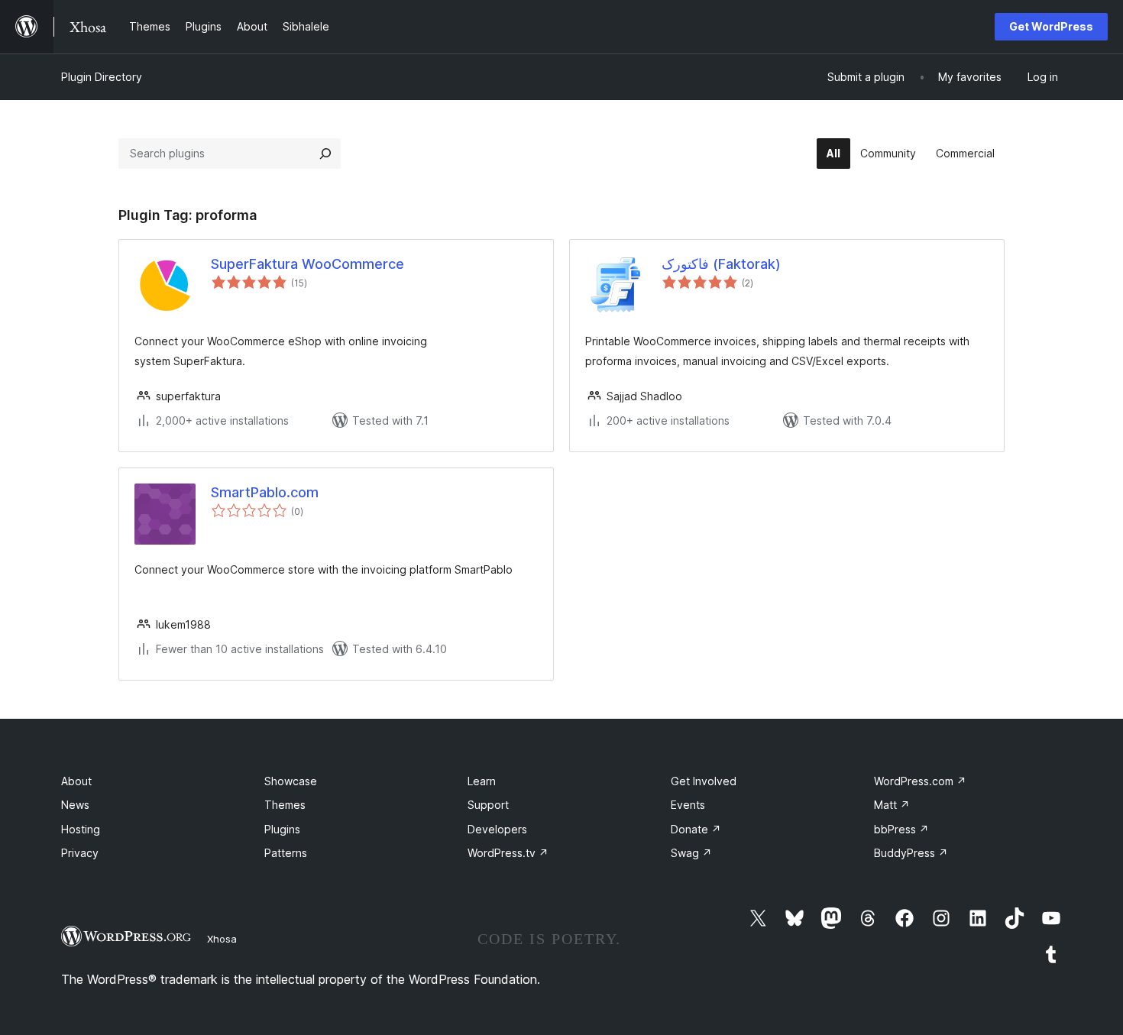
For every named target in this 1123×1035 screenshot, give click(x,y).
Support (488, 804)
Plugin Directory (101, 76)
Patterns (285, 852)
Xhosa (222, 939)
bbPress (901, 829)
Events (688, 804)
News (75, 804)
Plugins (282, 829)
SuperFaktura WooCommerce (307, 264)
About (76, 781)
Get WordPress (1051, 26)
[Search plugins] (325, 153)
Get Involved (703, 781)
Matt (892, 804)
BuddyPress (911, 852)
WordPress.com (920, 781)
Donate (696, 829)
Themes (285, 804)
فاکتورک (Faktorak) (721, 264)
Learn (482, 781)
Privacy (80, 852)
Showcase (290, 781)
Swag (691, 852)
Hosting (80, 829)
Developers (497, 829)
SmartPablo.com (265, 492)
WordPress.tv (508, 852)
